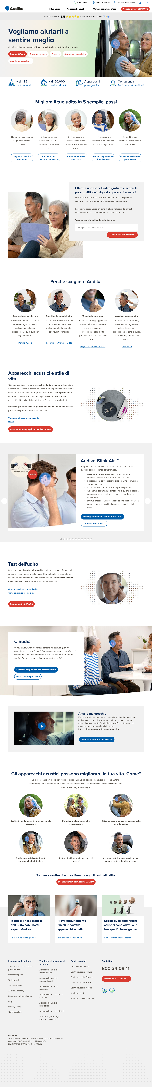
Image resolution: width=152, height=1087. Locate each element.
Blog (10, 1001)
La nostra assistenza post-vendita (130, 158)
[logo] (14, 8)
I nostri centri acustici (80, 966)
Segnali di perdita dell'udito (22, 158)
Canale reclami (15, 1011)
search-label (148, 3)
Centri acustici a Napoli (81, 987)
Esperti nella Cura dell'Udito (59, 342)
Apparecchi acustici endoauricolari (48, 979)
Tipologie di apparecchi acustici (52, 962)
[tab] (55, 9)
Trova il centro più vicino (28, 676)
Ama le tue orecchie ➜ (21, 61)
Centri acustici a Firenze (82, 977)
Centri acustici (78, 961)
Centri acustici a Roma (81, 982)
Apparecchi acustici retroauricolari (48, 971)
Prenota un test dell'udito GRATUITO (49, 158)
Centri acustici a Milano (81, 971)
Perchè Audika (25, 342)
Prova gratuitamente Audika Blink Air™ (102, 516)
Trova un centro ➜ (38, 54)
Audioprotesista (78, 993)
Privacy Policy (14, 1006)
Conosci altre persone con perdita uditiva (36, 669)
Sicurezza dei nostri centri (20, 996)
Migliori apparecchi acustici (92, 346)
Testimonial (13, 980)
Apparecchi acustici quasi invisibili (51, 996)
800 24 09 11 (115, 968)
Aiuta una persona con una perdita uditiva (20, 968)
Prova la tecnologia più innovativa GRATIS (30, 429)
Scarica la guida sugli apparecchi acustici (49, 1018)
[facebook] (104, 991)
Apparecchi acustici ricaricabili (48, 1004)
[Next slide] (148, 501)
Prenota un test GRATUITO (135, 8)
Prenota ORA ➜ (17, 54)
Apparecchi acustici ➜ (75, 54)
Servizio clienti (15, 985)
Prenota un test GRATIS (21, 604)
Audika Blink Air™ (94, 523)
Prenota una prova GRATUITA (76, 158)
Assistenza (127, 346)
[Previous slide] (4, 501)
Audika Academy (16, 990)
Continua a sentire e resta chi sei (97, 739)
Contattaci (107, 961)
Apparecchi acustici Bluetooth (48, 988)
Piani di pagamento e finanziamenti (103, 158)
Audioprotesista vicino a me (83, 998)
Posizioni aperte (15, 974)
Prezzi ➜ (56, 54)
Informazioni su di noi (19, 961)
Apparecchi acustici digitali (51, 1011)
